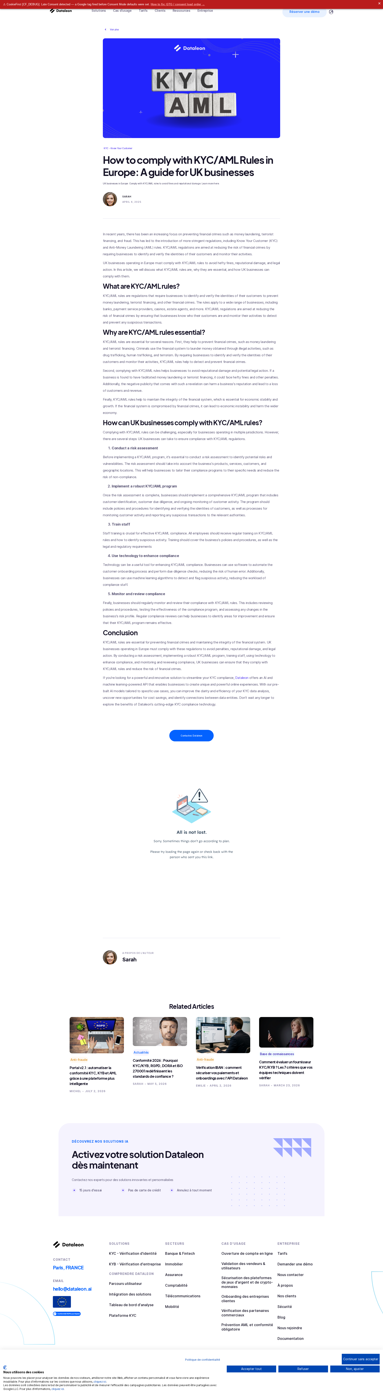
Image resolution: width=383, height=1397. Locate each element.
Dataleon (241, 678)
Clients (160, 10)
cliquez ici (100, 1381)
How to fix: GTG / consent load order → (178, 4)
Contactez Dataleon (191, 735)
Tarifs (143, 10)
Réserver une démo (304, 12)
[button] (98, 10)
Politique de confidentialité (202, 1359)
